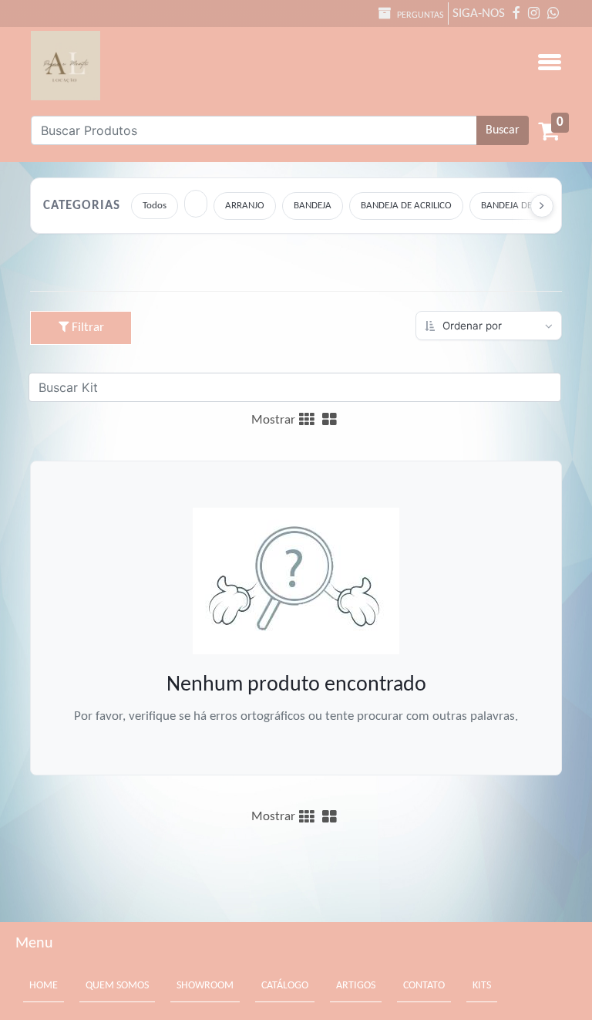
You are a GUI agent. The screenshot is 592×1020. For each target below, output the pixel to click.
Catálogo (284, 985)
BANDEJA (312, 206)
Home (46, 986)
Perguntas (419, 15)
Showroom (205, 985)
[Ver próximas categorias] (541, 206)
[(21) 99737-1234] (553, 13)
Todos (154, 206)
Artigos (355, 985)
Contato (424, 985)
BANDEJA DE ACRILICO (406, 206)
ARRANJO (244, 206)
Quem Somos (117, 985)
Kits (482, 985)
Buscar (503, 130)
